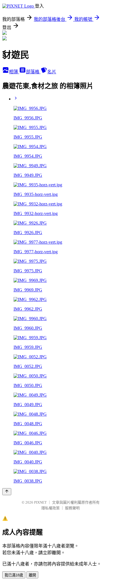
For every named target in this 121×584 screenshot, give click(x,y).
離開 (32, 575)
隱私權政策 (50, 508)
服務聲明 (72, 508)
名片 (51, 71)
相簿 (14, 71)
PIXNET (40, 502)
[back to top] (6, 491)
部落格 (33, 71)
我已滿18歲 (14, 575)
